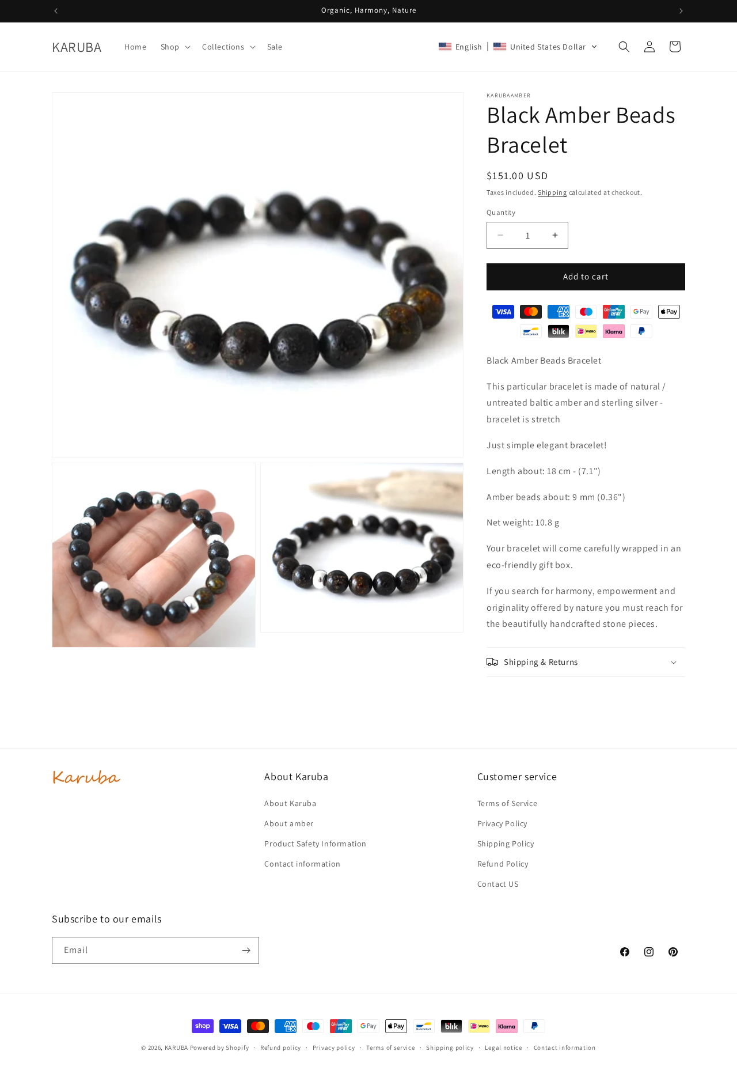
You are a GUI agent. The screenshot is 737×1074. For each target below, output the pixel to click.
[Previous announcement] (56, 11)
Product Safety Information (315, 843)
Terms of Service (507, 803)
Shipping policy (450, 1047)
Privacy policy (334, 1047)
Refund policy (280, 1047)
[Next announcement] (681, 11)
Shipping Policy (505, 843)
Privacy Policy (502, 823)
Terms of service (390, 1047)
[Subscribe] (246, 950)
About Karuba (290, 803)
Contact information (302, 864)
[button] (174, 47)
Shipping (552, 192)
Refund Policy (503, 864)
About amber (289, 823)
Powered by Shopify (219, 1047)
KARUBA (176, 1047)
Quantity (501, 212)
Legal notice (503, 1047)
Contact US (498, 884)
